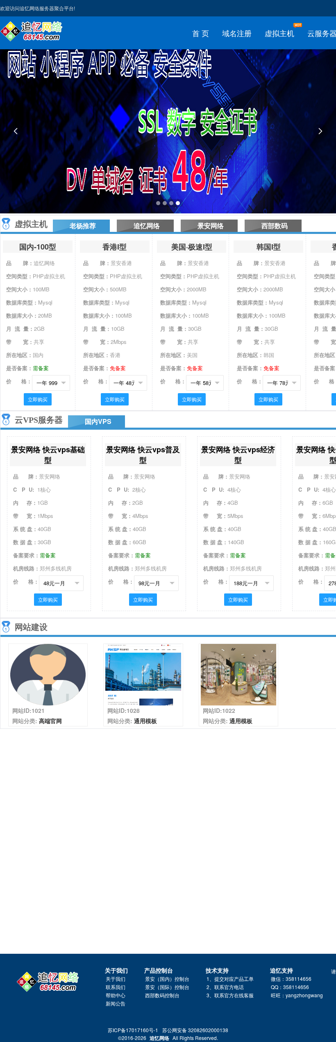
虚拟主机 (31, 224)
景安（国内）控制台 (167, 978)
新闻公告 (115, 1003)
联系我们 (115, 986)
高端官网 (50, 721)
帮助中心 (115, 995)
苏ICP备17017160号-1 (133, 1029)
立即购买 (38, 399)
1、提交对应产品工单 (230, 978)
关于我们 (115, 978)
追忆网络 (159, 1038)
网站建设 (31, 627)
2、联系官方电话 (225, 986)
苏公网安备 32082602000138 (195, 1029)
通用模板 (145, 721)
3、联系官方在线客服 (230, 995)
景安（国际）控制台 (167, 986)
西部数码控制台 (162, 995)
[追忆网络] (33, 32)
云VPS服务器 (39, 419)
